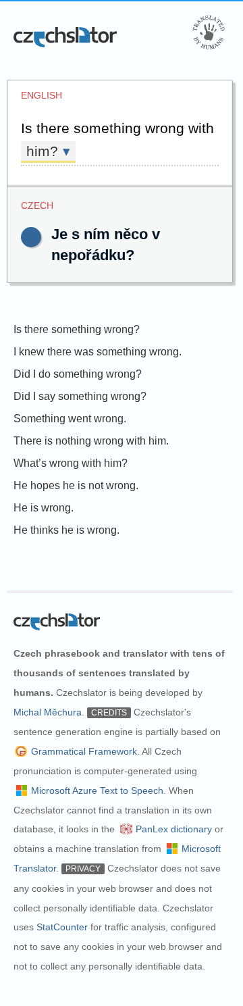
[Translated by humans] (208, 32)
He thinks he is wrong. (66, 530)
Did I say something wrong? (80, 396)
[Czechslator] (66, 37)
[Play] (31, 237)
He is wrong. (44, 507)
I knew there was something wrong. (98, 351)
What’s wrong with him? (71, 463)
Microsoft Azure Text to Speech (97, 790)
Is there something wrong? (77, 329)
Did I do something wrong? (78, 374)
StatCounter (62, 927)
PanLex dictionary (174, 829)
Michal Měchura (48, 712)
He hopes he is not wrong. (76, 485)
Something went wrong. (70, 418)
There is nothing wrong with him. (91, 441)
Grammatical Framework (84, 751)
